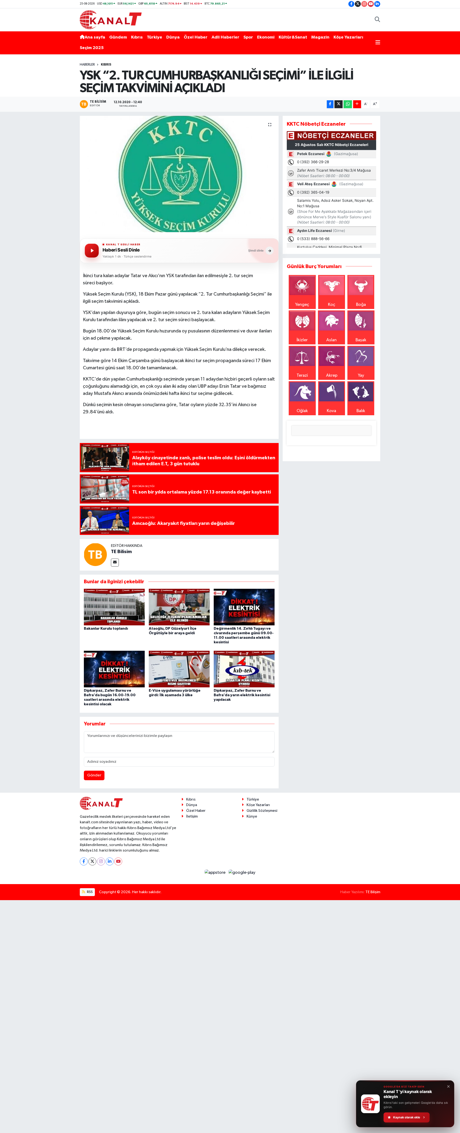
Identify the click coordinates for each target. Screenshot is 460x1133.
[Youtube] (118, 861)
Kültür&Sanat (293, 37)
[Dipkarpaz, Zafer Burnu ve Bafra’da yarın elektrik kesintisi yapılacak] (244, 669)
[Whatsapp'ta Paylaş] (348, 104)
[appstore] (216, 872)
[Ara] (377, 20)
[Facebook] (84, 861)
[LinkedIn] (110, 861)
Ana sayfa (95, 37)
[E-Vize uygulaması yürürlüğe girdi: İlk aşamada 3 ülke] (179, 669)
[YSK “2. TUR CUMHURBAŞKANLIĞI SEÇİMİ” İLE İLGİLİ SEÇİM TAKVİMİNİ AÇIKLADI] (179, 174)
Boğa (361, 305)
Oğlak (302, 411)
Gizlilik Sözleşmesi (262, 811)
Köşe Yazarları (348, 37)
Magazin (320, 37)
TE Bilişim (372, 892)
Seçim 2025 (92, 48)
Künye (252, 816)
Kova (331, 411)
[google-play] (242, 872)
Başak (361, 340)
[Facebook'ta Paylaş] (330, 104)
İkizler (302, 340)
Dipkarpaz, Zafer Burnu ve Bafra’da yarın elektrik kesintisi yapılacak (242, 695)
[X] (92, 861)
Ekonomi (266, 37)
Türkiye (154, 37)
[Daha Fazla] (357, 104)
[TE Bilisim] (95, 554)
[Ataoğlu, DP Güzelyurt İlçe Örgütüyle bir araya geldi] (179, 607)
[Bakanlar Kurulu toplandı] (114, 607)
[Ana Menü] (377, 42)
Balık (360, 411)
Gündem (118, 37)
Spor (248, 37)
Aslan (331, 340)
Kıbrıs (137, 37)
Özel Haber (195, 37)
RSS (89, 892)
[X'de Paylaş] (338, 104)
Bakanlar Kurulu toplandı (106, 628)
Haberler (87, 64)
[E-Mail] (115, 562)
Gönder (94, 775)
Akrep (331, 375)
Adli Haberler (225, 37)
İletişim (192, 816)
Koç (331, 305)
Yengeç (302, 305)
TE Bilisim (121, 551)
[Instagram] (101, 861)
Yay (361, 375)
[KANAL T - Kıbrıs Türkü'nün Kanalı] (111, 19)
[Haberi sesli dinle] (92, 251)
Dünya (173, 37)
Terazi (302, 375)
